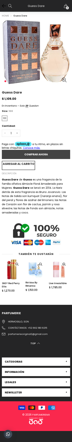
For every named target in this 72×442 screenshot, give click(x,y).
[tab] (36, 361)
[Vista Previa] (17, 264)
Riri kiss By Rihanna (31, 284)
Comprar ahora (36, 154)
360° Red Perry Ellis (11, 285)
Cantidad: (9, 126)
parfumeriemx (41, 415)
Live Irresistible (58, 283)
